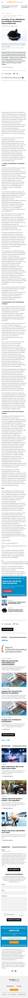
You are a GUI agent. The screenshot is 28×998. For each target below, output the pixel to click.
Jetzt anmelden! (8, 591)
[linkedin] (15, 970)
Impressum (4, 994)
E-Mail (3, 884)
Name (3, 890)
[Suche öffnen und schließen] (22, 2)
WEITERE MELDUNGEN (8, 734)
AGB (9, 994)
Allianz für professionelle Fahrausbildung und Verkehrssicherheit (10, 662)
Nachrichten (8, 13)
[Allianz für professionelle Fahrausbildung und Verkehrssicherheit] (14, 649)
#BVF (8, 688)
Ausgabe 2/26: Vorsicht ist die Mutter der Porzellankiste (12, 692)
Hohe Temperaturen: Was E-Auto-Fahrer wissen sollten (13, 767)
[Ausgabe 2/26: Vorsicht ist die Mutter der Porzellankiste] (14, 680)
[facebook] (12, 970)
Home (3, 13)
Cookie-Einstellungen (22, 994)
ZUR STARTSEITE (7, 629)
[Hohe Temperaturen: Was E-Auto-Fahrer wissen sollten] (14, 755)
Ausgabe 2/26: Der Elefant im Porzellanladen (11, 720)
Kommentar (4, 895)
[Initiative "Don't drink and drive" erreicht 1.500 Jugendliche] (14, 787)
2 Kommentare (7, 73)
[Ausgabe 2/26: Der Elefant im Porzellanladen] (14, 708)
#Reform (5, 640)
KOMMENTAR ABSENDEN (14, 919)
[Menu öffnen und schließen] (2, 2)
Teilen (16, 73)
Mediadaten (10, 986)
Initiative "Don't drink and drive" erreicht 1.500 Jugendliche (12, 799)
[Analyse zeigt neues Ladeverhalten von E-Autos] (14, 819)
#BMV (8, 740)
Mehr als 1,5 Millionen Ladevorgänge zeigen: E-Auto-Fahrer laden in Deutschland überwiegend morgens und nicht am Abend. (14, 836)
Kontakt (19, 986)
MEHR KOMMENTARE (14, 869)
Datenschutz (14, 994)
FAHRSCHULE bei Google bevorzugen (12, 77)
